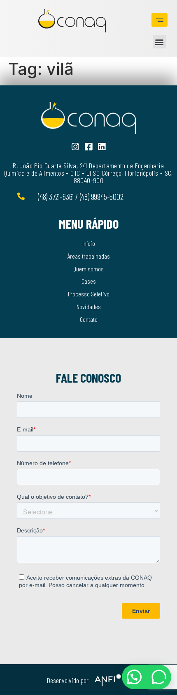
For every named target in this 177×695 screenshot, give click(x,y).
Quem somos (88, 269)
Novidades (89, 306)
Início (88, 243)
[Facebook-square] (88, 146)
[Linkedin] (102, 146)
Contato (89, 319)
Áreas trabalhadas (89, 256)
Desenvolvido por (67, 680)
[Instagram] (75, 146)
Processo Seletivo (88, 294)
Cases (89, 281)
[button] (159, 41)
